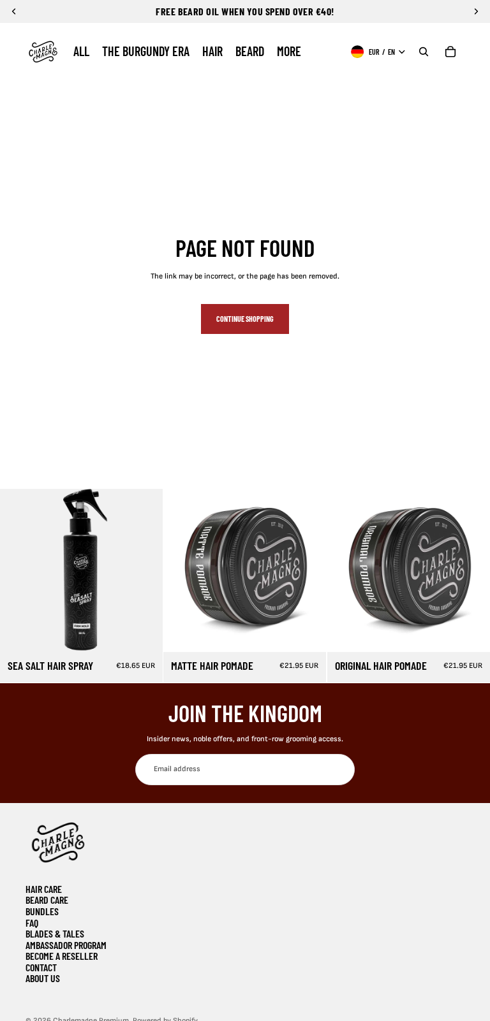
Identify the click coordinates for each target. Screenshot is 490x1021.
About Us (43, 978)
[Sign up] (339, 769)
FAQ (32, 922)
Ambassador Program (66, 945)
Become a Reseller (62, 956)
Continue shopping (245, 318)
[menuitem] (81, 52)
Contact (41, 967)
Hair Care (44, 889)
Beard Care (47, 900)
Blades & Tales (55, 933)
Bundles (42, 911)
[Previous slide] (19, 570)
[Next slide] (143, 570)
